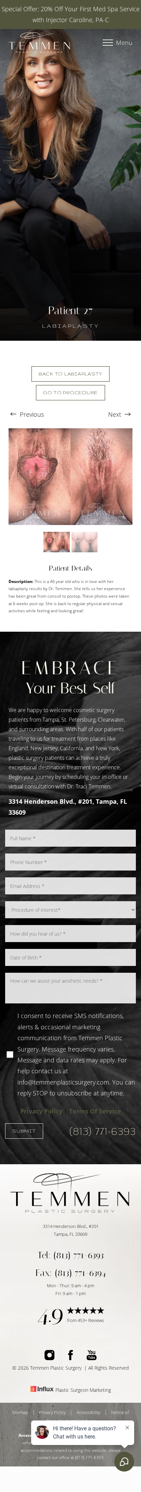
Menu (124, 43)
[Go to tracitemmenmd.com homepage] (39, 42)
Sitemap (20, 1412)
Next (115, 414)
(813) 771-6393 (102, 1131)
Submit (24, 1130)
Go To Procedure (70, 392)
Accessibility (88, 1412)
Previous (31, 414)
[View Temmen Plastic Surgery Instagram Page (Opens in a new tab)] (49, 1358)
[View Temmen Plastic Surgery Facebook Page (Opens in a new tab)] (70, 1358)
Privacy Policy (41, 1111)
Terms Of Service (95, 1111)
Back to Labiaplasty (70, 373)
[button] (108, 43)
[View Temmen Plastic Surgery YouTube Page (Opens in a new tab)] (91, 1358)
